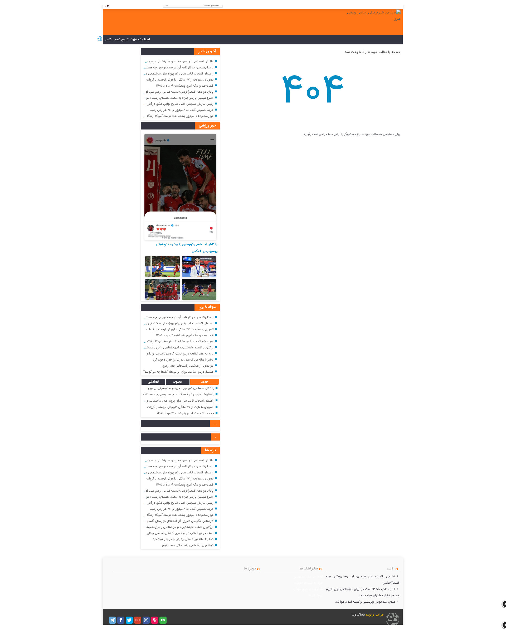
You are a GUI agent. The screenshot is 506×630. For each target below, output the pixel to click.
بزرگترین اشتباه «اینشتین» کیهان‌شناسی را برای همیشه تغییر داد (173, 347)
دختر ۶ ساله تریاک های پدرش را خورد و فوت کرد (183, 359)
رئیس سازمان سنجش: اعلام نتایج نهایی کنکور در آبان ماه (177, 104)
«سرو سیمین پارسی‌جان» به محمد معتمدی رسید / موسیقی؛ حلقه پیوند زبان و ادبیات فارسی (155, 98)
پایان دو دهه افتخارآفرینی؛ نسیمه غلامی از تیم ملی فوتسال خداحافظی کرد (166, 91)
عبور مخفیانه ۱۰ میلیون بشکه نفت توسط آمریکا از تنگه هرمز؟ (175, 116)
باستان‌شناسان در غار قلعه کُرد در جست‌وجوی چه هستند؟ (177, 67)
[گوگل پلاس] (137, 620)
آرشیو (390, 569)
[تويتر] (129, 620)
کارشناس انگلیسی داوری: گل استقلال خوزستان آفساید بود (176, 521)
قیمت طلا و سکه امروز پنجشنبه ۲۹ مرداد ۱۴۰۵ (184, 85)
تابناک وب (358, 614)
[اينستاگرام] (146, 620)
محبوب (177, 382)
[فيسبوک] (120, 620)
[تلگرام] (112, 620)
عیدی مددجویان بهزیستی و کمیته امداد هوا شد (365, 601)
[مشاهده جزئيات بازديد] (100, 40)
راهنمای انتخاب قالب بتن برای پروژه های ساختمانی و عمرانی (174, 73)
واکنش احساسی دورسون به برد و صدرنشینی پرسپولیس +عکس (173, 61)
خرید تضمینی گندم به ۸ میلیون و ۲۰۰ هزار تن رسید (181, 110)
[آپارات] (154, 620)
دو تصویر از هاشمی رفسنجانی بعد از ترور (187, 365)
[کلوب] (163, 620)
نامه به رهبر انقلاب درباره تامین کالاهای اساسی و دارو (180, 353)
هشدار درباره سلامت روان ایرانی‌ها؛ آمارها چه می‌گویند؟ (178, 371)
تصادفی (153, 382)
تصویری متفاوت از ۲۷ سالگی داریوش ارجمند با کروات (180, 79)
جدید (204, 382)
